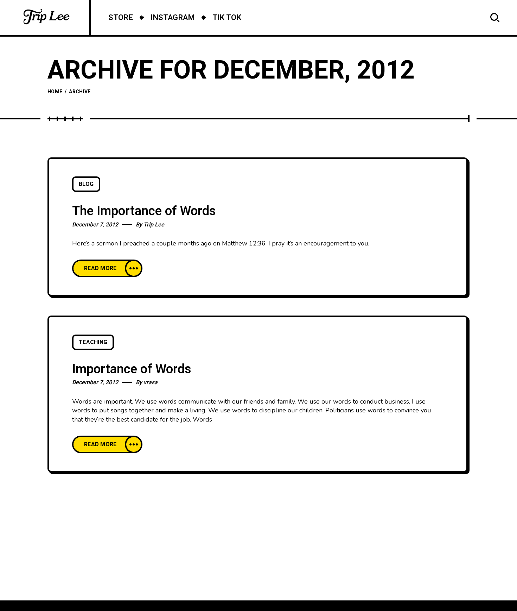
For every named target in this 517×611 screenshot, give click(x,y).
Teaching (93, 342)
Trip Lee (153, 224)
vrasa (150, 382)
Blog (86, 184)
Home (54, 91)
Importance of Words (131, 369)
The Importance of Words (144, 211)
